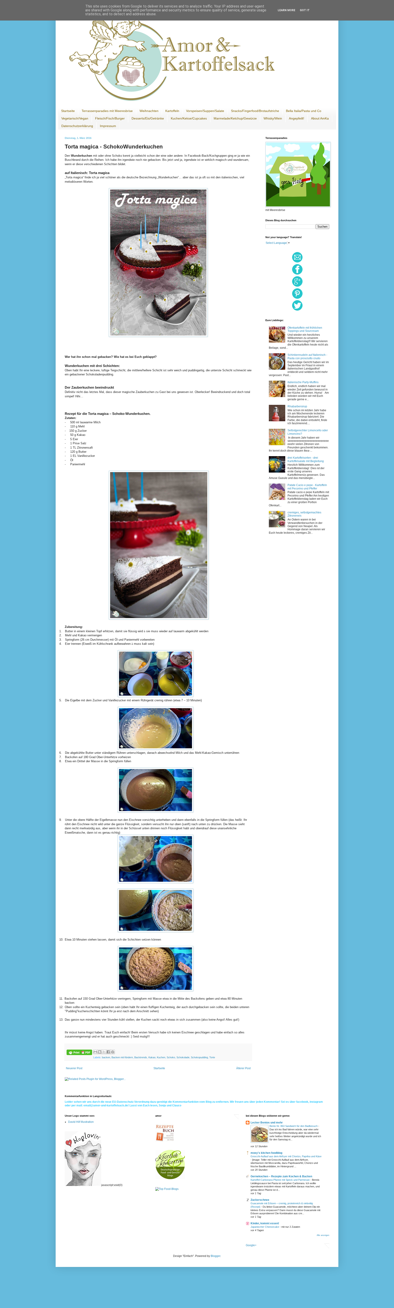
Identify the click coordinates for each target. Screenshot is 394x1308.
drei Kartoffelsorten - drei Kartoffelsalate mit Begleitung (306, 459)
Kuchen (161, 1057)
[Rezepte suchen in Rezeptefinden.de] (167, 1189)
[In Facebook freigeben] (108, 1052)
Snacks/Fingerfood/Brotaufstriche (255, 111)
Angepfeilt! (296, 118)
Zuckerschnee (260, 1199)
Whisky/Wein (273, 118)
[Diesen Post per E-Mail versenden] (95, 1052)
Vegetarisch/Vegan (74, 118)
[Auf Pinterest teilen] (112, 1052)
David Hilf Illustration (81, 1121)
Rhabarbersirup (297, 406)
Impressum (108, 126)
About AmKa (320, 118)
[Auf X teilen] (104, 1052)
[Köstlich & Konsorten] (170, 1178)
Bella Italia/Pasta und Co (303, 111)
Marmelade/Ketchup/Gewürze (235, 118)
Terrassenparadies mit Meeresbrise (107, 111)
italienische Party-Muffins (303, 382)
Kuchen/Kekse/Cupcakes (189, 118)
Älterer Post (243, 1068)
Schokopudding (199, 1057)
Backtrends (140, 1057)
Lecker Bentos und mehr (267, 1122)
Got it (305, 10)
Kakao (152, 1057)
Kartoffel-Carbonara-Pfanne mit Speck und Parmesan (280, 1179)
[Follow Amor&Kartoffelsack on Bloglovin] (83, 1185)
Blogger (215, 1256)
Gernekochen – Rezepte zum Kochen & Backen (281, 1176)
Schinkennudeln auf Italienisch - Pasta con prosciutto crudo (307, 356)
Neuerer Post (74, 1068)
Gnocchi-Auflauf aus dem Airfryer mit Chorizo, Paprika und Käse (286, 1156)
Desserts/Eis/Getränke (148, 118)
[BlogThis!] (99, 1052)
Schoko (171, 1057)
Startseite (68, 111)
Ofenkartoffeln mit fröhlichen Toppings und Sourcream (305, 329)
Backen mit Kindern (122, 1057)
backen (106, 1057)
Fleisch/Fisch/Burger (110, 118)
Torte (212, 1057)
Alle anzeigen (323, 1235)
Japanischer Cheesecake (265, 1226)
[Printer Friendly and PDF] (79, 1053)
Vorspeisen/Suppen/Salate (205, 111)
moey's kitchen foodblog (266, 1153)
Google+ (251, 1245)
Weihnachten (149, 111)
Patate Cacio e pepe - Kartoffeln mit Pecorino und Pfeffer (307, 487)
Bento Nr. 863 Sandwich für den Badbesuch (294, 1126)
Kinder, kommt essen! (265, 1223)
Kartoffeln (172, 111)
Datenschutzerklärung (77, 126)
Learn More (286, 10)
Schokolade (182, 1057)
